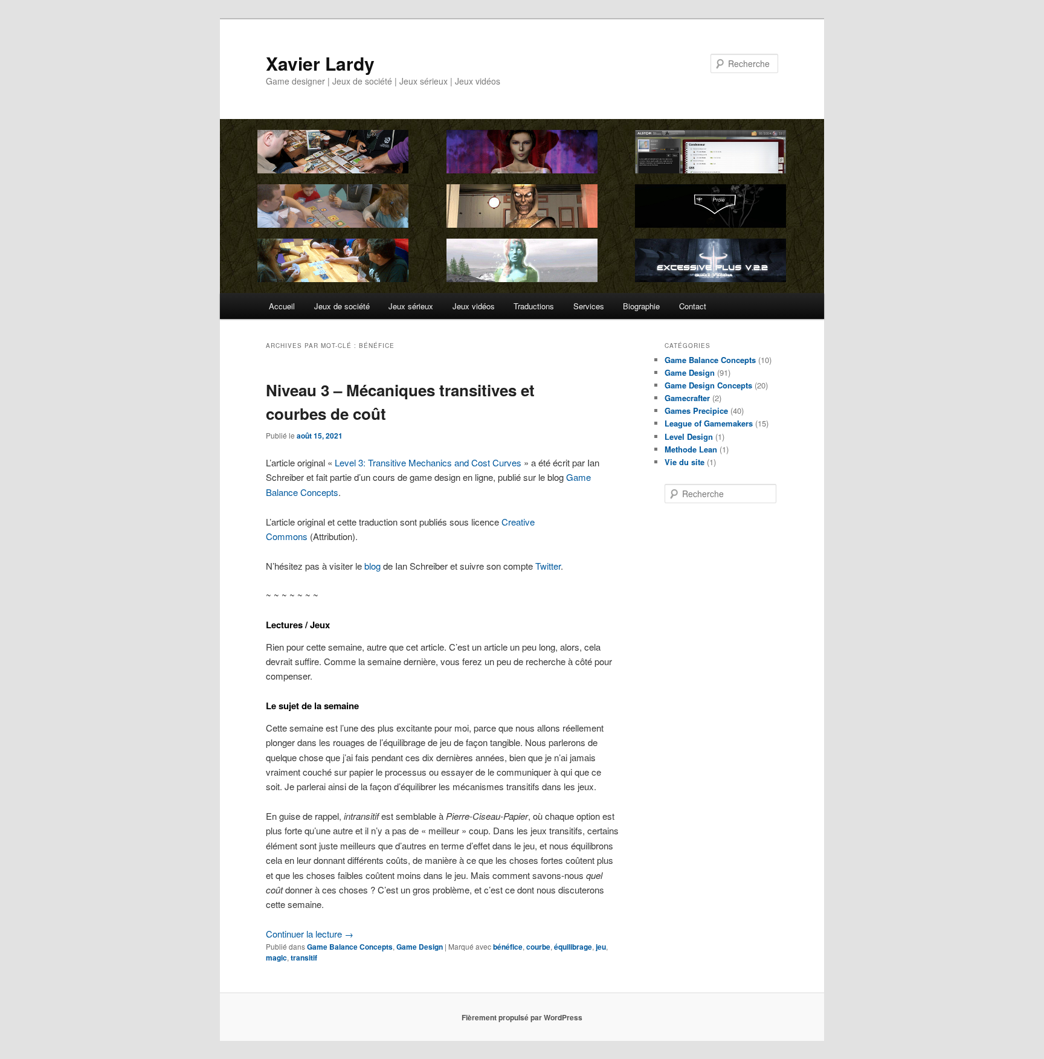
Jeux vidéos (474, 306)
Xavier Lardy (320, 63)
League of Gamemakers (709, 423)
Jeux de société (342, 306)
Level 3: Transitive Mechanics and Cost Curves (428, 462)
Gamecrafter (687, 398)
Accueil (282, 306)
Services (588, 306)
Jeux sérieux (410, 306)
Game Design (419, 946)
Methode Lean (691, 449)
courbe (538, 946)
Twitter (548, 565)
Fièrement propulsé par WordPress (522, 1017)
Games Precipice (696, 410)
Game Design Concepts (708, 385)
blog (372, 565)
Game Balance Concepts (350, 946)
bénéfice (508, 946)
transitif (304, 957)
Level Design (689, 436)
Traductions (534, 306)
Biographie (641, 306)
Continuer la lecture (309, 933)
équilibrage (573, 946)
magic (276, 957)
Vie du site (684, 462)
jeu (601, 946)
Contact (692, 306)
